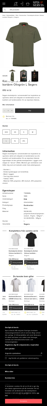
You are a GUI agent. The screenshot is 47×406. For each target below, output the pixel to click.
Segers (27, 224)
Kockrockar (28, 205)
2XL (23, 141)
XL (15, 141)
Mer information (8, 105)
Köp (29, 110)
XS (15, 132)
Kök (25, 199)
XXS (6, 132)
